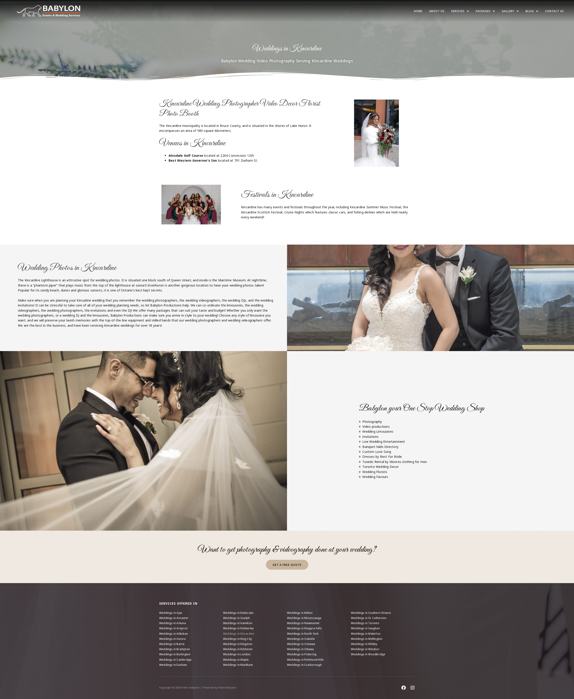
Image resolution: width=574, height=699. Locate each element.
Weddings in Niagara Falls (304, 628)
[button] (460, 11)
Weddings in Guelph (236, 618)
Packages (483, 11)
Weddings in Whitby (364, 644)
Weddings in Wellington (366, 639)
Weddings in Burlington (174, 654)
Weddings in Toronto (365, 623)
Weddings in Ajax (170, 613)
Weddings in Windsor (365, 649)
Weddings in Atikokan (173, 634)
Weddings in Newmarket (303, 623)
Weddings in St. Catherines (369, 618)
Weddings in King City (237, 639)
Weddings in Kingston (237, 644)
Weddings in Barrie (172, 644)
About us (436, 11)
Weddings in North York (302, 634)
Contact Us (554, 11)
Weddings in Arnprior (173, 628)
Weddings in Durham (173, 665)
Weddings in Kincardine (238, 634)
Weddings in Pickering (301, 654)
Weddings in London (237, 654)
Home (418, 11)
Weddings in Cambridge (175, 660)
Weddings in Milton (300, 613)
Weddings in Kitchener (238, 649)
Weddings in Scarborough (304, 665)
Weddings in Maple (236, 660)
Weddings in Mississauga (304, 618)
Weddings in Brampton (174, 649)
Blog (530, 11)
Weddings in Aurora (172, 639)
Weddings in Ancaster (173, 618)
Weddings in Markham (238, 665)
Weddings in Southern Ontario (371, 613)
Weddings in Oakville (301, 639)
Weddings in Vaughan (365, 628)
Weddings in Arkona (172, 623)
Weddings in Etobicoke (238, 613)
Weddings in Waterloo (365, 634)
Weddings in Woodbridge (368, 654)
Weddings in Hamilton (237, 623)
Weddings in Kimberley (238, 628)
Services (458, 11)
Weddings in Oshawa (301, 644)
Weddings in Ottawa (300, 649)
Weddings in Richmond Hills (305, 660)
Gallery (508, 11)
